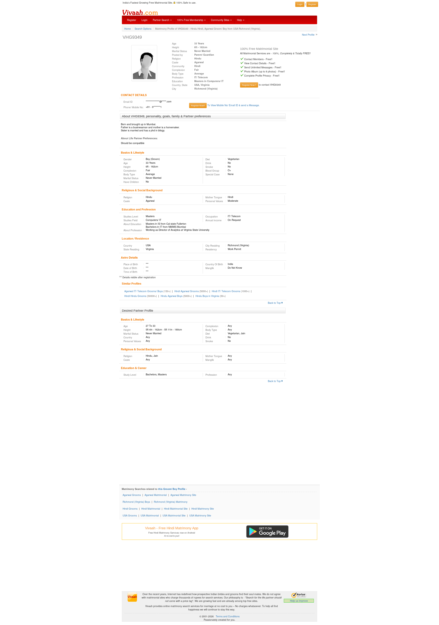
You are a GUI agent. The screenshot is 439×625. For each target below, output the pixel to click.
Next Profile (308, 34)
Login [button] (299, 4)
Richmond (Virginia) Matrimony (170, 501)
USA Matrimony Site (200, 515)
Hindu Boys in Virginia (207, 296)
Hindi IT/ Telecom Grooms (226, 291)
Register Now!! (198, 105)
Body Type (177, 73)
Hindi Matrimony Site (202, 508)
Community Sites (220, 20)
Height (175, 47)
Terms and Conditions (228, 616)
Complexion (178, 70)
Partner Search (161, 20)
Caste (175, 62)
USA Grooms (130, 515)
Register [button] (312, 4)
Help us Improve (299, 600)
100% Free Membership (190, 20)
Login (144, 20)
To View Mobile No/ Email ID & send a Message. (233, 105)
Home (127, 28)
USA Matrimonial (150, 515)
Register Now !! (249, 84)
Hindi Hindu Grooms (135, 296)
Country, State (179, 85)
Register (131, 20)
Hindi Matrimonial (150, 508)
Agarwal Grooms (132, 495)
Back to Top (274, 302)
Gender (127, 159)
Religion (176, 58)
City (174, 88)
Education (177, 81)
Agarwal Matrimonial (156, 495)
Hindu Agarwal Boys (171, 296)
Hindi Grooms (130, 508)
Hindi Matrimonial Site (176, 508)
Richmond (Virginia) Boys (136, 501)
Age (174, 43)
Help (240, 20)
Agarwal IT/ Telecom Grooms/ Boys (143, 291)
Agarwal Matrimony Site (183, 495)
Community (178, 66)
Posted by (177, 55)
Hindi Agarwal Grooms (186, 291)
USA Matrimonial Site (174, 515)
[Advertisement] (303, 166)
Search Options (143, 28)
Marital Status (179, 51)
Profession (177, 77)
